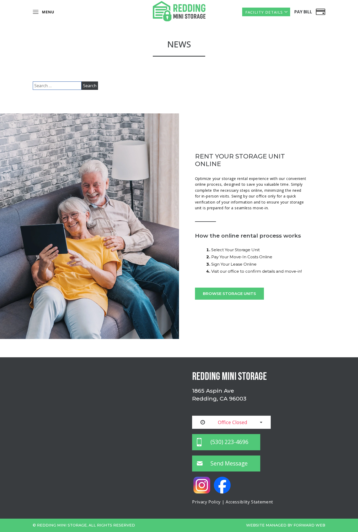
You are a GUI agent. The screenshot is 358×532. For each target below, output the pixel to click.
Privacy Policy (206, 502)
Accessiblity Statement (249, 502)
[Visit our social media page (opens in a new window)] (202, 484)
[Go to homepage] (179, 11)
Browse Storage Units (229, 293)
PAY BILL (303, 12)
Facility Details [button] (264, 12)
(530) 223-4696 (229, 442)
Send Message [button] (229, 463)
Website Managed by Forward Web (285, 525)
